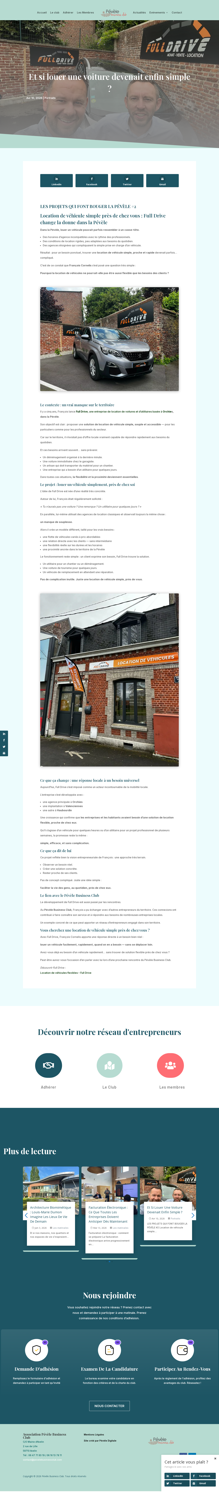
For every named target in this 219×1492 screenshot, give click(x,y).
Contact (177, 12)
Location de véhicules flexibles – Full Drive (65, 972)
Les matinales (177, 1223)
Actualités (139, 12)
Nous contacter (109, 1406)
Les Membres (85, 12)
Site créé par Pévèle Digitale (100, 1440)
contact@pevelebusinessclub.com (42, 1459)
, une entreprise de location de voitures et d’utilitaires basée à (119, 411)
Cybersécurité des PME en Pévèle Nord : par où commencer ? (167, 1212)
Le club (54, 12)
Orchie (167, 411)
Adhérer (68, 12)
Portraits (50, 98)
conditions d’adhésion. (124, 1318)
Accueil (42, 12)
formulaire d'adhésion (43, 1378)
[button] (104, 1261)
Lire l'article (36, 1248)
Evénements (157, 12)
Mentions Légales (94, 1434)
